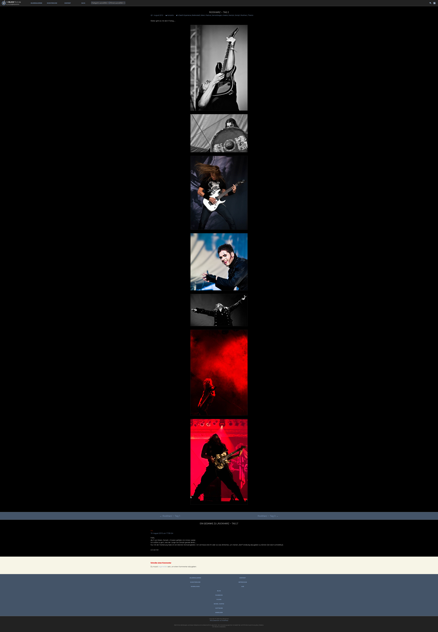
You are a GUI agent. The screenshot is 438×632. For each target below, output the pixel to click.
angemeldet (162, 566)
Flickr (219, 599)
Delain (203, 15)
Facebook (219, 595)
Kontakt (68, 3)
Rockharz (244, 15)
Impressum (243, 582)
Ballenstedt (196, 15)
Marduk (231, 15)
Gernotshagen (217, 15)
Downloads (195, 586)
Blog (83, 3)
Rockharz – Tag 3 (268, 515)
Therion (250, 15)
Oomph (237, 15)
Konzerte (170, 15)
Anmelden (219, 612)
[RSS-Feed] (434, 3)
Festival (208, 15)
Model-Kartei (219, 604)
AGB (242, 586)
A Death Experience (184, 15)
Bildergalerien (36, 3)
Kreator (225, 15)
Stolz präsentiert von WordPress (219, 620)
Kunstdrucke (52, 3)
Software (219, 608)
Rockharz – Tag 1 (170, 515)
